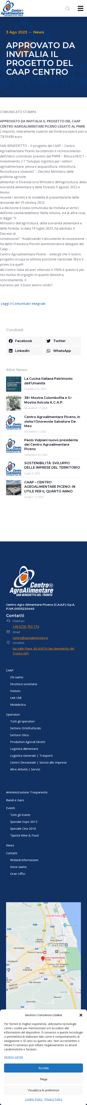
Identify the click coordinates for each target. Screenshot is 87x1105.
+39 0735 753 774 (26, 626)
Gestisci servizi (13, 1057)
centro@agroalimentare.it (30, 638)
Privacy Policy (53, 1099)
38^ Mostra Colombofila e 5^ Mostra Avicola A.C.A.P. (48, 400)
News (38, 32)
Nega (43, 1079)
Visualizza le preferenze (43, 1090)
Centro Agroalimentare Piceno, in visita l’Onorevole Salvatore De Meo (52, 421)
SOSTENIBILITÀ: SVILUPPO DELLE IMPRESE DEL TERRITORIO (52, 465)
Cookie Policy (33, 1099)
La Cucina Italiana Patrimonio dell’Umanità (48, 381)
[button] (81, 1015)
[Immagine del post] (13, 384)
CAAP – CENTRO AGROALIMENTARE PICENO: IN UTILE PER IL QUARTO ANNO (49, 486)
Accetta (43, 1068)
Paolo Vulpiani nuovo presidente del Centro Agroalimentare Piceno (51, 444)
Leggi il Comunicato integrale (23, 303)
